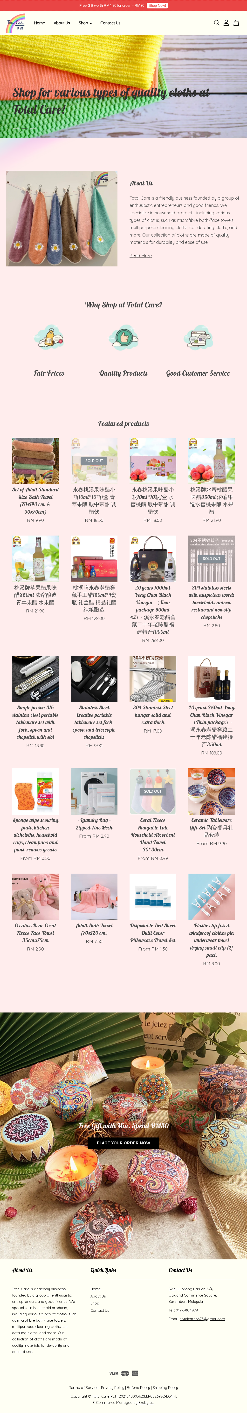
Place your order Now (123, 1143)
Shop (83, 22)
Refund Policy (138, 1387)
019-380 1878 (187, 1310)
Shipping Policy (165, 1387)
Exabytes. (146, 1402)
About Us (62, 22)
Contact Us (110, 22)
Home (39, 22)
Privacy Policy (112, 1387)
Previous (10, 86)
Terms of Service (83, 1387)
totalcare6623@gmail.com (202, 1319)
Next (236, 86)
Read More (141, 255)
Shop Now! (157, 5)
